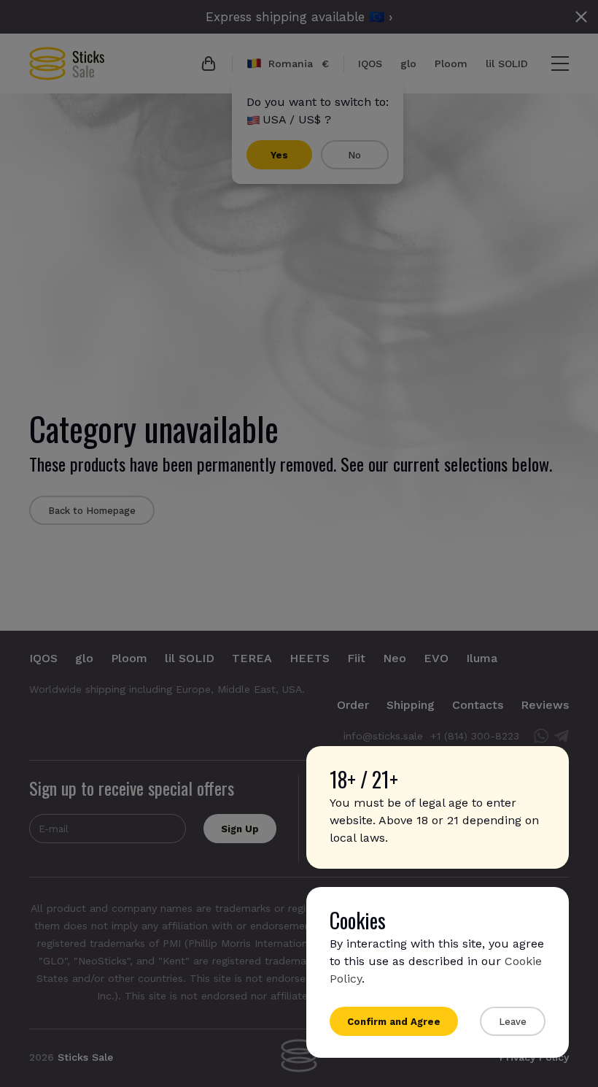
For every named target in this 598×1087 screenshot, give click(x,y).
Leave (513, 1021)
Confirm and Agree (393, 1021)
